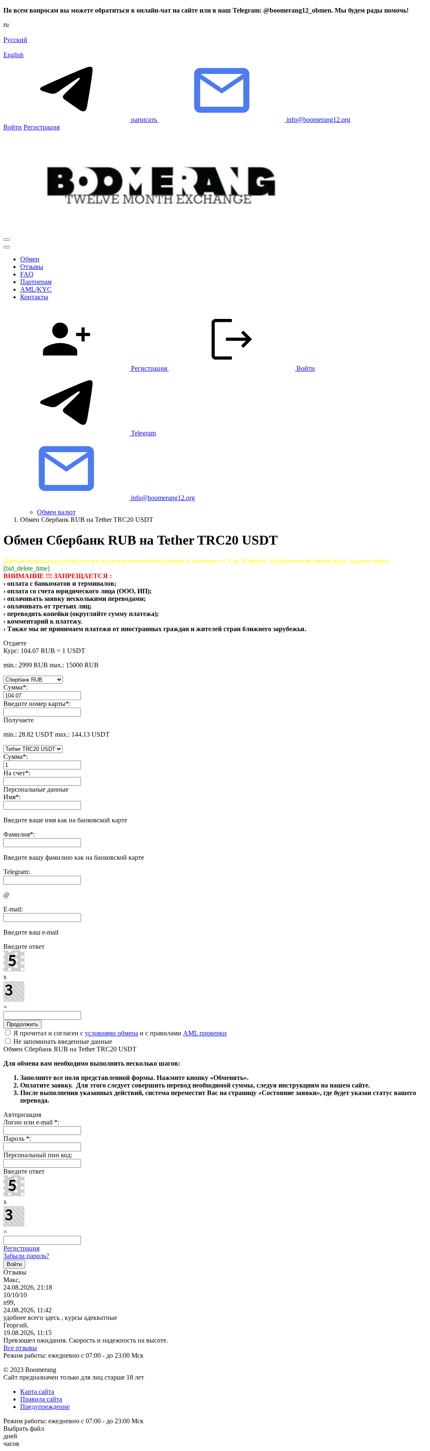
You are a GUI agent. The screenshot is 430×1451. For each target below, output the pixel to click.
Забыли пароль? (26, 1255)
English (13, 54)
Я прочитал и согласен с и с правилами (119, 1033)
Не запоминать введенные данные (62, 1041)
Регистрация (42, 127)
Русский (15, 39)
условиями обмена (111, 1033)
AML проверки (205, 1033)
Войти (12, 127)
